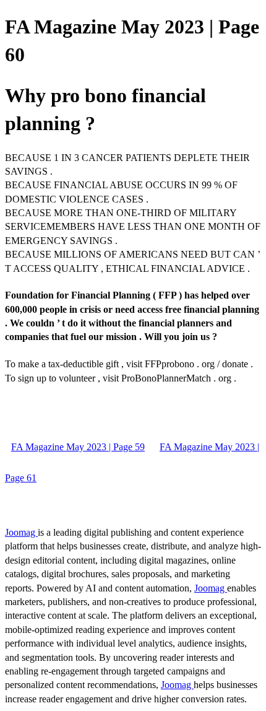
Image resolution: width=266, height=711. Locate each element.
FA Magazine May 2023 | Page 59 (78, 447)
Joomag (21, 532)
